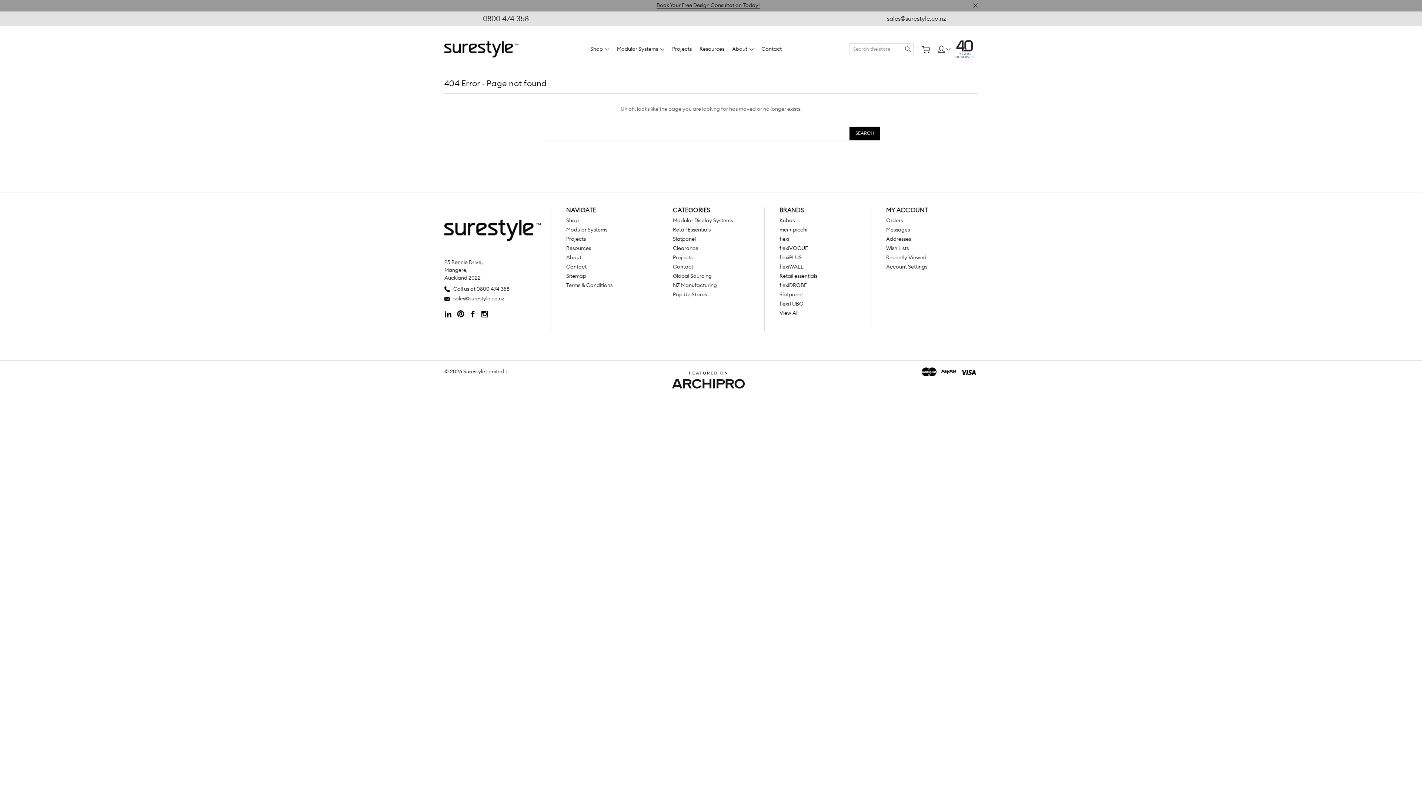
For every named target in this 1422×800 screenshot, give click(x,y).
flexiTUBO (792, 304)
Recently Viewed (906, 257)
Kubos (787, 220)
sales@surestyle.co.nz (916, 19)
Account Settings (906, 267)
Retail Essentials (692, 230)
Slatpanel (684, 239)
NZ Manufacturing (695, 285)
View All (789, 313)
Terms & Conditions (589, 285)
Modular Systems (638, 49)
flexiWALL (792, 267)
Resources (712, 49)
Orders (894, 220)
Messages (898, 230)
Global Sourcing (692, 276)
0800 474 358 (506, 19)
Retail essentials (798, 276)
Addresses (898, 239)
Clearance (685, 248)
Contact (771, 49)
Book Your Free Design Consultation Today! (708, 5)
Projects (682, 49)
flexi (784, 239)
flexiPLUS (791, 257)
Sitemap (576, 276)
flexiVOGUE (794, 248)
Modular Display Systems (703, 220)
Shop (597, 49)
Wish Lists (897, 248)
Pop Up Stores (690, 294)
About (740, 49)
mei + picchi (793, 230)
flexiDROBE (793, 285)
